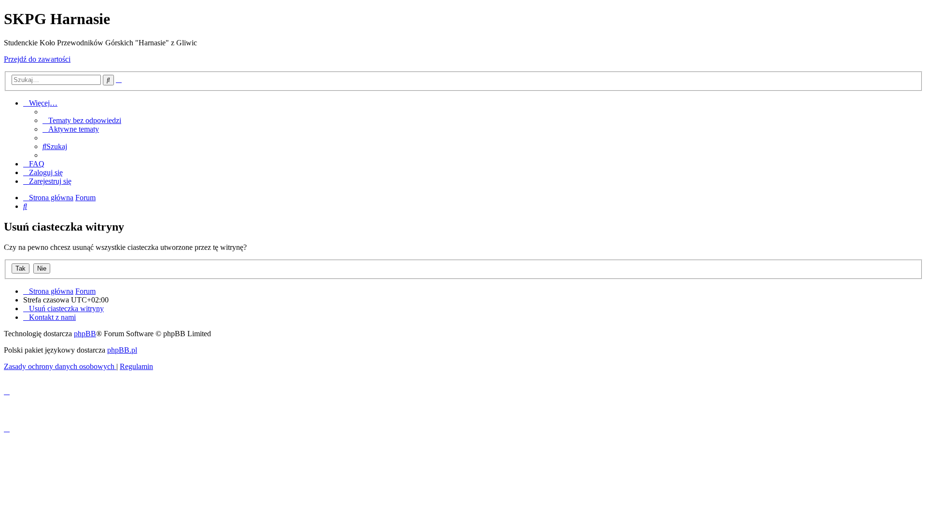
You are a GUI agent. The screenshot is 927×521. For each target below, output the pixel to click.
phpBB (85, 333)
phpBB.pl (122, 350)
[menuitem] (81, 120)
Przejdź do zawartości (37, 59)
